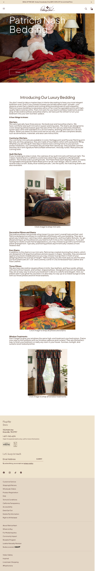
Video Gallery (8, 555)
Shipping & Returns (10, 485)
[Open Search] (86, 8)
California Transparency (11, 503)
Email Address (9, 459)
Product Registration (10, 492)
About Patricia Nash (10, 525)
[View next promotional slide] (91, 2)
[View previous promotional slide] (3, 2)
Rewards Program (9, 540)
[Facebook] (4, 472)
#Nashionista (8, 566)
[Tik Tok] (15, 472)
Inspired (6, 558)
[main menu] (3, 8)
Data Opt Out (8, 510)
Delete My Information (11, 514)
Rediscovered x (9, 547)
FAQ (4, 496)
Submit (39, 459)
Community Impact (10, 536)
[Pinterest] (21, 472)
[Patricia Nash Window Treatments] (47, 372)
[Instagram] (9, 472)
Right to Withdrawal (10, 518)
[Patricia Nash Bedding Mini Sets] (47, 198)
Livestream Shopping (11, 562)
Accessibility (7, 507)
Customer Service (9, 482)
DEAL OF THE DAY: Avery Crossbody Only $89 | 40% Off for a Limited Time (47, 2)
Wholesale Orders (9, 489)
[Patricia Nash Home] (47, 9)
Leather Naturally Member (12, 543)
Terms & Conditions (10, 500)
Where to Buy (8, 529)
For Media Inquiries (10, 533)
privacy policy (28, 463)
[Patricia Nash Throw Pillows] (47, 305)
